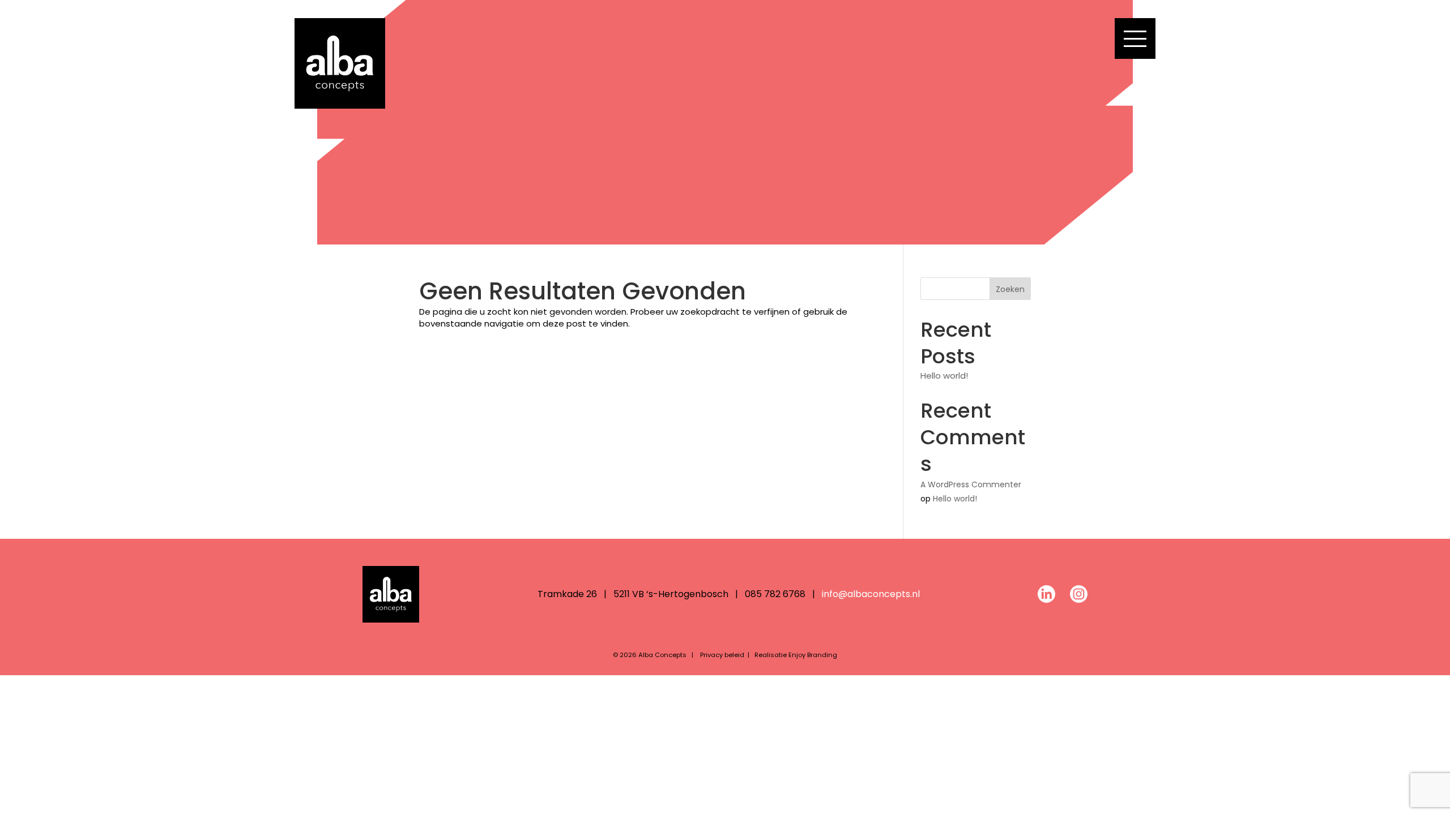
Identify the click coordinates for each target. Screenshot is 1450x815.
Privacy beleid (722, 654)
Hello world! (944, 375)
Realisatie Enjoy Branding (795, 654)
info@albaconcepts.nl (871, 593)
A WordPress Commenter (970, 484)
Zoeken (1010, 289)
